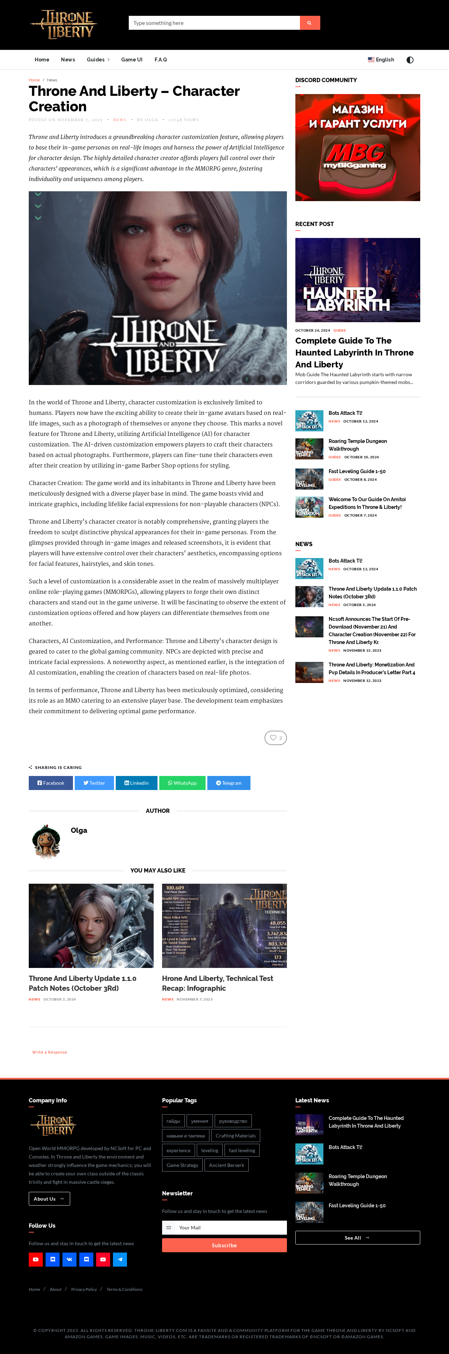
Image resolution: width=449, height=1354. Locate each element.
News (68, 59)
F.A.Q (161, 59)
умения (199, 1121)
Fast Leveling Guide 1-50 (357, 471)
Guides (96, 59)
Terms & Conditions (124, 1289)
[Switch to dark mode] (410, 59)
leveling (209, 1150)
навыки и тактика (186, 1136)
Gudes (340, 330)
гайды (173, 1121)
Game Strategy (182, 1165)
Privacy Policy (84, 1289)
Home (42, 59)
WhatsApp (185, 783)
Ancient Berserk (226, 1165)
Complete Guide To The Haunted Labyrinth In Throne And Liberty (354, 353)
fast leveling (242, 1150)
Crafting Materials (236, 1136)
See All (353, 1238)
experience (178, 1150)
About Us (45, 1199)
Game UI (132, 59)
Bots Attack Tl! (345, 413)
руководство (233, 1121)
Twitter (96, 783)
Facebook (53, 783)
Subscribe (224, 1245)
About (55, 1289)
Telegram (231, 783)
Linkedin (139, 783)
